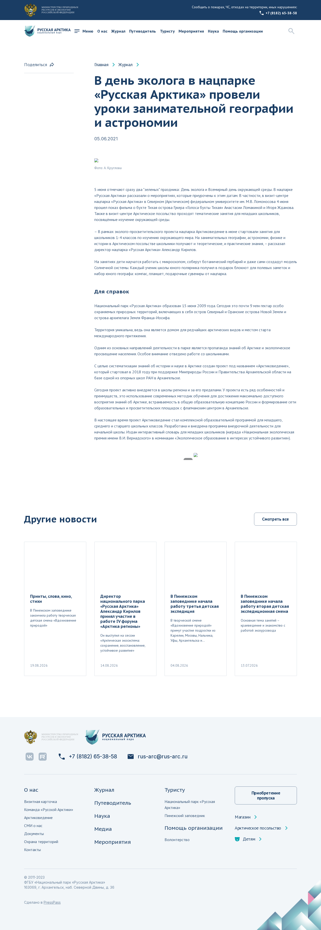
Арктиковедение (38, 817)
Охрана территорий (41, 841)
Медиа (103, 829)
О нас (102, 31)
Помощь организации (243, 31)
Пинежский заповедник (185, 815)
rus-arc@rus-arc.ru (163, 757)
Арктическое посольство (258, 828)
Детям (249, 839)
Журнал (118, 31)
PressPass (52, 902)
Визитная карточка (40, 801)
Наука (213, 31)
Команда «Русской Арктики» (48, 809)
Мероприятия (191, 31)
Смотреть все (275, 519)
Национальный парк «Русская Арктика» (190, 804)
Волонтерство (177, 839)
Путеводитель (142, 31)
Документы (34, 833)
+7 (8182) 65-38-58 (281, 13)
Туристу (167, 31)
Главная (101, 64)
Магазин (242, 817)
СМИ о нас (33, 825)
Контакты (32, 849)
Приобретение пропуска (266, 795)
